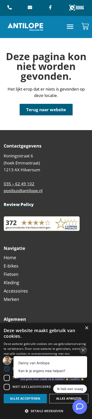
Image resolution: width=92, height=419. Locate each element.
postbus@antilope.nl (23, 190)
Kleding (11, 282)
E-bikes (11, 266)
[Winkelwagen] (85, 26)
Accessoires (16, 291)
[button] (70, 27)
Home (10, 257)
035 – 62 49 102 (19, 184)
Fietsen (11, 274)
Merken (11, 299)
